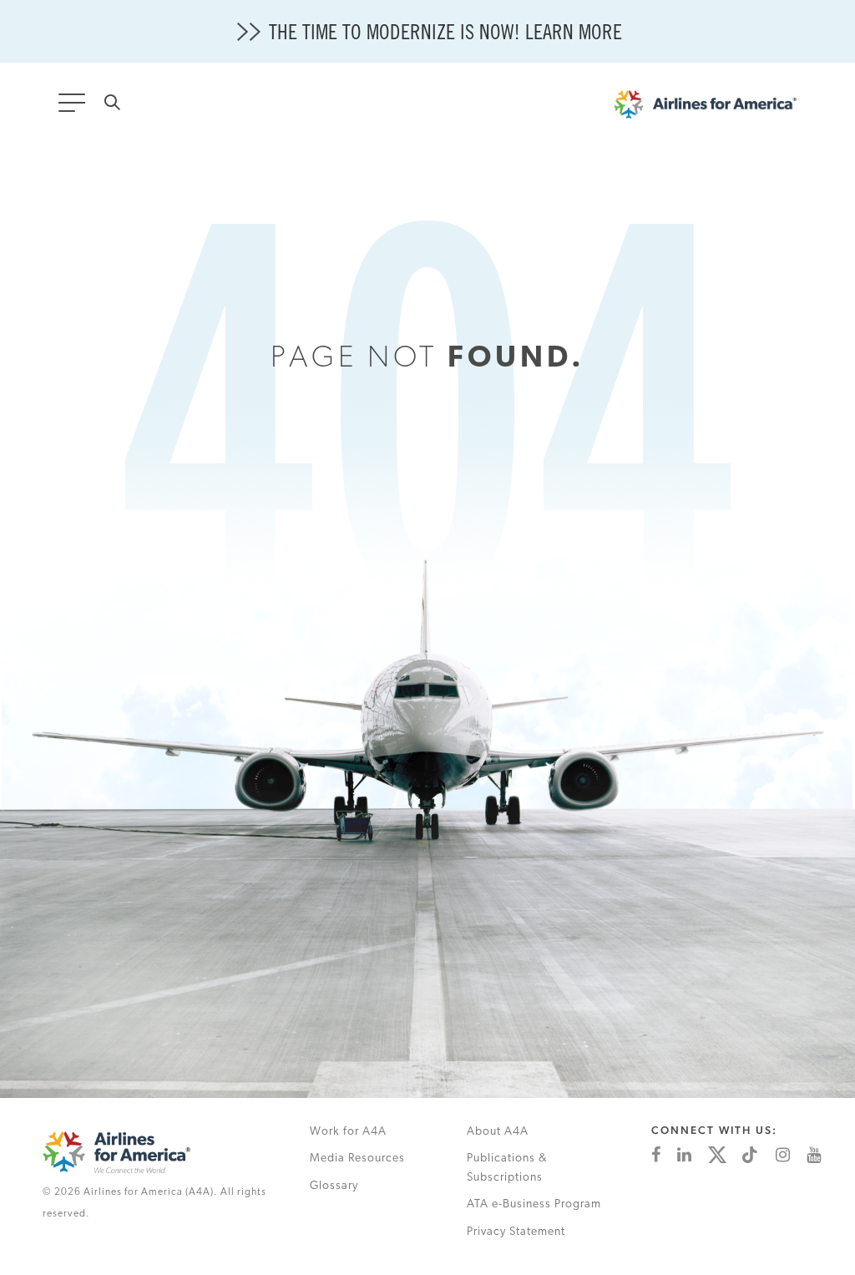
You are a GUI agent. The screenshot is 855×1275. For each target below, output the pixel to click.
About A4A (498, 1132)
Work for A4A (348, 1132)
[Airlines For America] (713, 108)
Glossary (334, 1186)
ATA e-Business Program (534, 1204)
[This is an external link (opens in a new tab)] (655, 1154)
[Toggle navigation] (75, 107)
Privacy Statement (516, 1232)
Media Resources (357, 1158)
